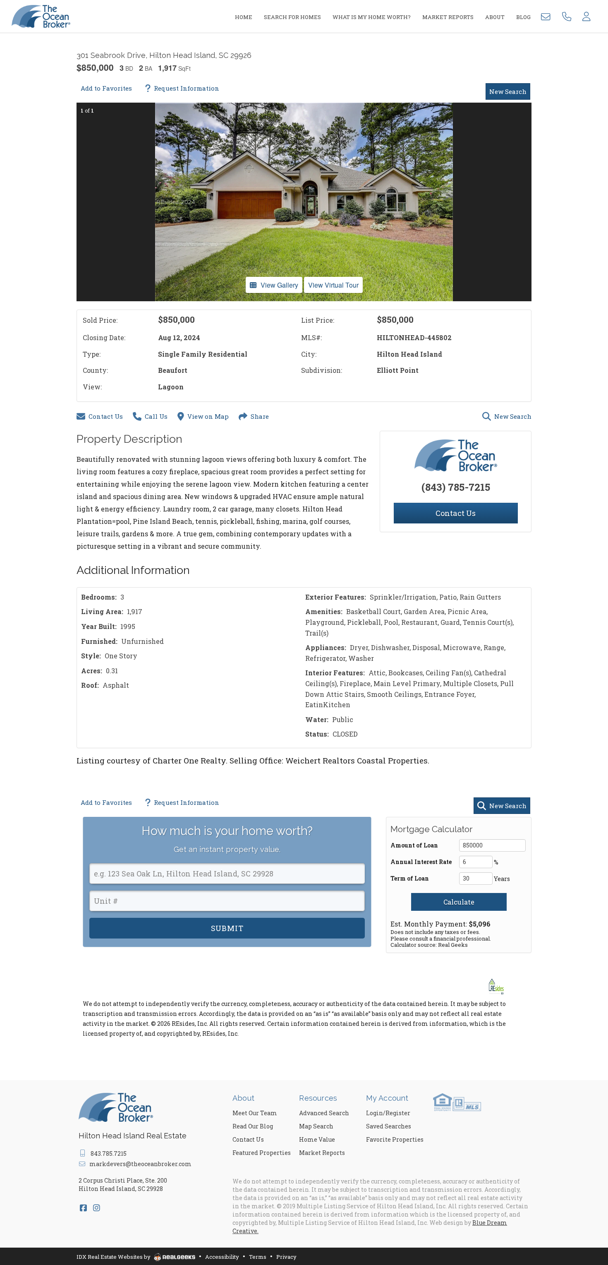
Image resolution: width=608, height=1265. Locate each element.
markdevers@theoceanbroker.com (140, 1164)
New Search (508, 91)
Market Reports (322, 1153)
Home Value (317, 1139)
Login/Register (388, 1113)
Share (260, 416)
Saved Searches (388, 1126)
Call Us (156, 416)
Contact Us (106, 416)
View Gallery (279, 285)
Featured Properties (261, 1153)
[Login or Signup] (586, 15)
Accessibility (222, 1256)
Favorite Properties (395, 1139)
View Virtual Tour (333, 285)
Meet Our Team (254, 1113)
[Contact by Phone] (566, 15)
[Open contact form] (547, 15)
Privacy (286, 1256)
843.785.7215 (109, 1153)
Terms (257, 1256)
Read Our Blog (252, 1126)
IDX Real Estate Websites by (114, 1256)
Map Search (316, 1126)
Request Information (186, 88)
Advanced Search (324, 1113)
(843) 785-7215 (455, 487)
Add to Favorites (106, 88)
